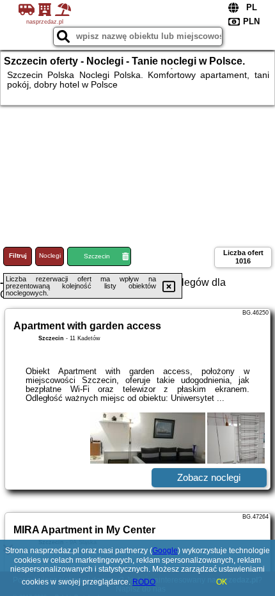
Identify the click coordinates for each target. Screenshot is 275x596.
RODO (143, 581)
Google (165, 550)
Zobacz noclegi (208, 477)
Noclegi (50, 255)
